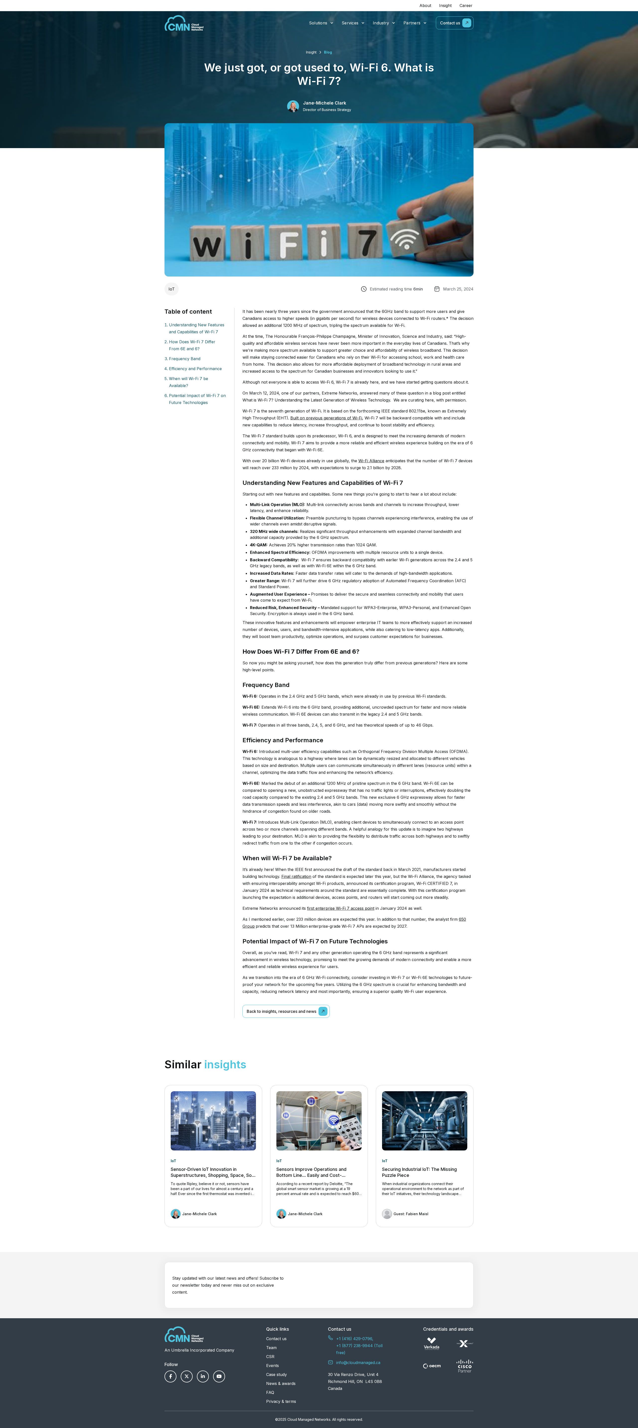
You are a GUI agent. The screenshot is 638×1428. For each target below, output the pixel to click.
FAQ (270, 1392)
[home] (184, 23)
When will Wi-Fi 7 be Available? (188, 382)
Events (272, 1365)
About (425, 5)
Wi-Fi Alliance (371, 460)
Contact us (276, 1338)
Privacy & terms (281, 1401)
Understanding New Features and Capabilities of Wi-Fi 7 (196, 328)
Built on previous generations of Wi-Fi (326, 417)
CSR (270, 1356)
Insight (445, 5)
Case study (276, 1374)
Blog (328, 52)
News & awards (281, 1383)
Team (271, 1347)
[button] (321, 23)
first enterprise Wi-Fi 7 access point (340, 908)
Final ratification (296, 876)
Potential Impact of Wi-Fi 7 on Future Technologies (197, 399)
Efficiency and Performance (195, 368)
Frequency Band (184, 358)
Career (466, 5)
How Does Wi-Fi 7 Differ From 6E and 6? (192, 345)
